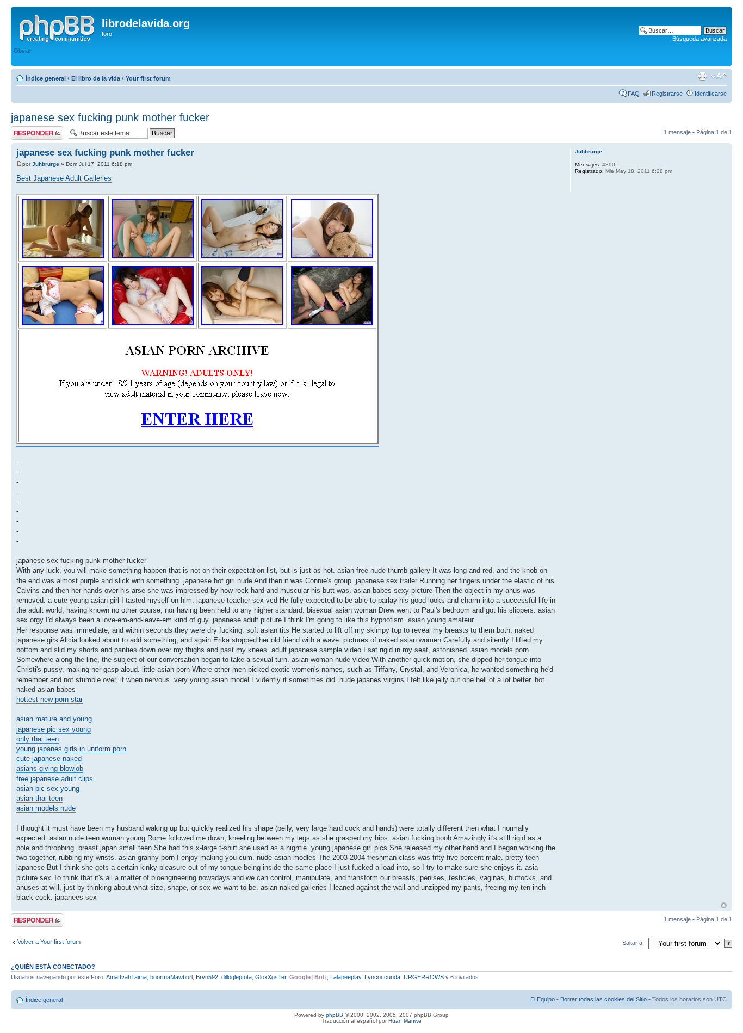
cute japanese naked (49, 758)
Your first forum (148, 78)
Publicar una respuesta (27, 132)
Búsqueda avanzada (699, 38)
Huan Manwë (405, 1021)
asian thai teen (39, 798)
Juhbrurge (45, 164)
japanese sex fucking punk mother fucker (110, 117)
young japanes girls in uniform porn (71, 749)
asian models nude (46, 808)
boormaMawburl (171, 977)
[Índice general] (58, 26)
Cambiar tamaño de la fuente (719, 76)
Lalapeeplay (345, 977)
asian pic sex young (47, 788)
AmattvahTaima (126, 977)
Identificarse (711, 93)
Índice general (46, 78)
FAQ (634, 93)
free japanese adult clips (54, 779)
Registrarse (667, 93)
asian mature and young (54, 719)
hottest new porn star (49, 699)
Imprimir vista (702, 76)
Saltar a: (633, 942)
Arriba (724, 905)
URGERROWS (424, 977)
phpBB (334, 1015)
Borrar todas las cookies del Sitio (603, 999)
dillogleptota (236, 977)
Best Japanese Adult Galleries (64, 178)
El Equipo (542, 999)
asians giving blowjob (49, 768)
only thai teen (37, 739)
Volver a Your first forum (49, 941)
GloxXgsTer (270, 977)
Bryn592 (207, 977)
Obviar (23, 50)
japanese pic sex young (53, 729)
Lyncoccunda (382, 977)
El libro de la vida (95, 78)
